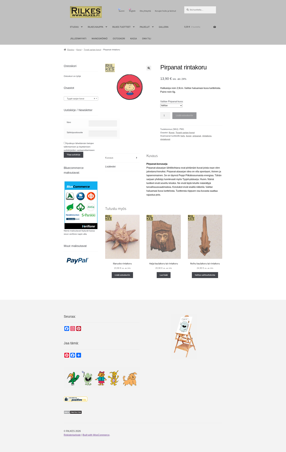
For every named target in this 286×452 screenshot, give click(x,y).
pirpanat (197, 136)
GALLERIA (163, 27)
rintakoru (207, 136)
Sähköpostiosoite (75, 132)
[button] (148, 68)
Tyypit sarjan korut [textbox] (80, 98)
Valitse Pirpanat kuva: (171, 101)
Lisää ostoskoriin (184, 115)
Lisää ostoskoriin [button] (122, 275)
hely (183, 136)
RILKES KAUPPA (95, 27)
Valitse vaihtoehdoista (205, 275)
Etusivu (70, 49)
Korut (78, 49)
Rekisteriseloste (72, 435)
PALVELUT (145, 27)
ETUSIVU (74, 27)
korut (188, 136)
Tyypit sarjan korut (92, 49)
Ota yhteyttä (145, 11)
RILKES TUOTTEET (121, 27)
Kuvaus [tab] (109, 158)
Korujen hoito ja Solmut (165, 11)
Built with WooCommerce (96, 435)
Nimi (69, 122)
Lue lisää (164, 275)
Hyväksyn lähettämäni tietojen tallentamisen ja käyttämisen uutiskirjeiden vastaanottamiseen (79, 146)
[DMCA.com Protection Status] (102, 412)
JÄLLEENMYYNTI (78, 38)
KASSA (133, 38)
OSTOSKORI (119, 38)
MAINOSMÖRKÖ (100, 38)
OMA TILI (146, 38)
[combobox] (81, 98)
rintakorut (165, 139)
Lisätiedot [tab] (110, 166)
